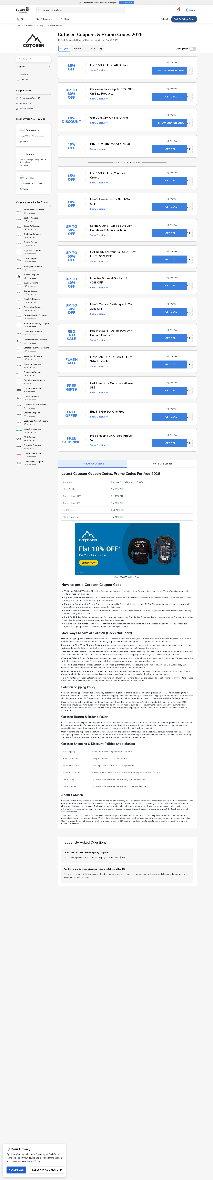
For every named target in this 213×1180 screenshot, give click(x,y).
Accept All (16, 1170)
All (64, 48)
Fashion (29, 25)
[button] (33, 41)
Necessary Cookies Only (47, 1170)
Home (20, 25)
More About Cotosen (92, 463)
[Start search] (39, 10)
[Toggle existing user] (192, 49)
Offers (96, 48)
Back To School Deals (184, 19)
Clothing (39, 25)
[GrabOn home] (26, 10)
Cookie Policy (33, 1161)
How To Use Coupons (162, 463)
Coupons (79, 48)
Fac (121, 604)
